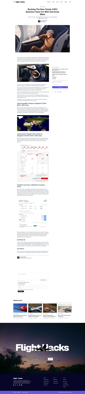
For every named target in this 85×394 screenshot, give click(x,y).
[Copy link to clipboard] (53, 92)
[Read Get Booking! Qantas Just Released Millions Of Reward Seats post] (20, 308)
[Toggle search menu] (13, 1)
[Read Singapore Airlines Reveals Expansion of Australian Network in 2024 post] (50, 308)
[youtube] (19, 385)
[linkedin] (21, 385)
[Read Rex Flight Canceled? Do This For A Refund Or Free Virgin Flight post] (35, 308)
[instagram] (15, 385)
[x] (17, 385)
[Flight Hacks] (20, 2)
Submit (21, 291)
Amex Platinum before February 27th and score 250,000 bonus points (35, 251)
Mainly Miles (43, 61)
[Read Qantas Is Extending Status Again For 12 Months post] (65, 308)
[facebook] (13, 385)
